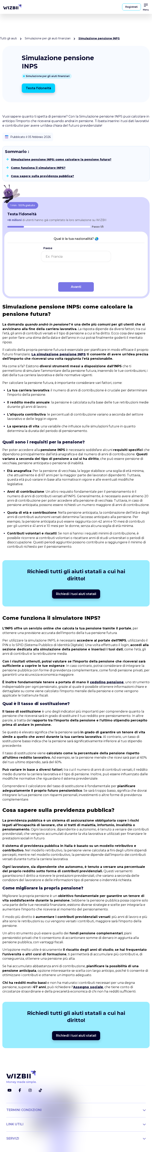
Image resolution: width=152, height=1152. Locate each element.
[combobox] (76, 256)
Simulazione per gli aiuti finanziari (47, 38)
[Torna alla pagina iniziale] (12, 7)
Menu (146, 10)
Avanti (76, 287)
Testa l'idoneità (38, 88)
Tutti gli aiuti (8, 38)
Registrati (131, 6)
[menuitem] (12, 7)
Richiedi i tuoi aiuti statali (76, 594)
